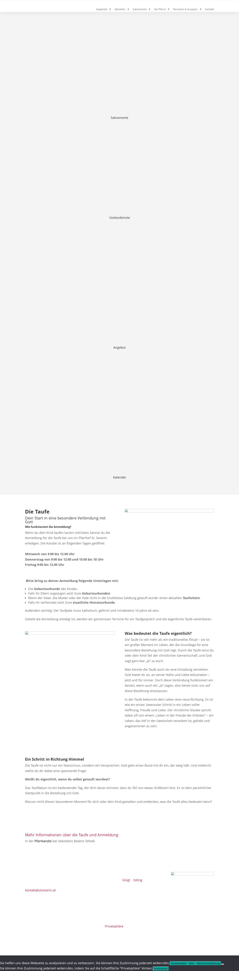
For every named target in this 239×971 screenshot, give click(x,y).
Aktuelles (120, 9)
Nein (191, 963)
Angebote (101, 9)
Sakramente (140, 9)
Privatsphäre (114, 926)
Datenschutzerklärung (208, 963)
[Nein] (222, 964)
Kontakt (209, 9)
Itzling (137, 880)
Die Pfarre (160, 9)
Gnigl (126, 880)
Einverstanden (178, 963)
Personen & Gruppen (185, 9)
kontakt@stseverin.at (40, 890)
